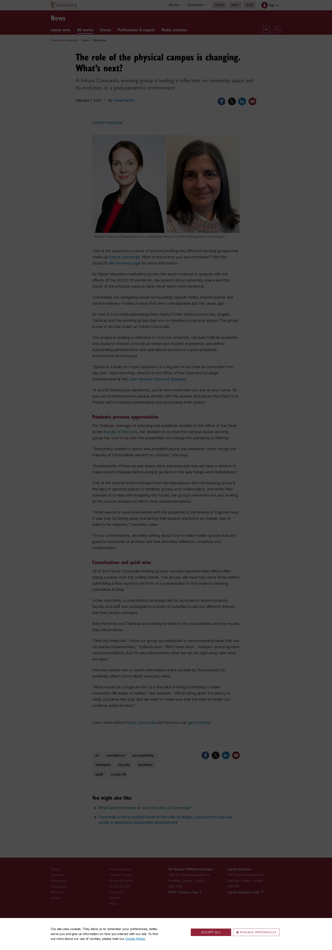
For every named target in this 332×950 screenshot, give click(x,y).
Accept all (211, 932)
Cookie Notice (135, 939)
